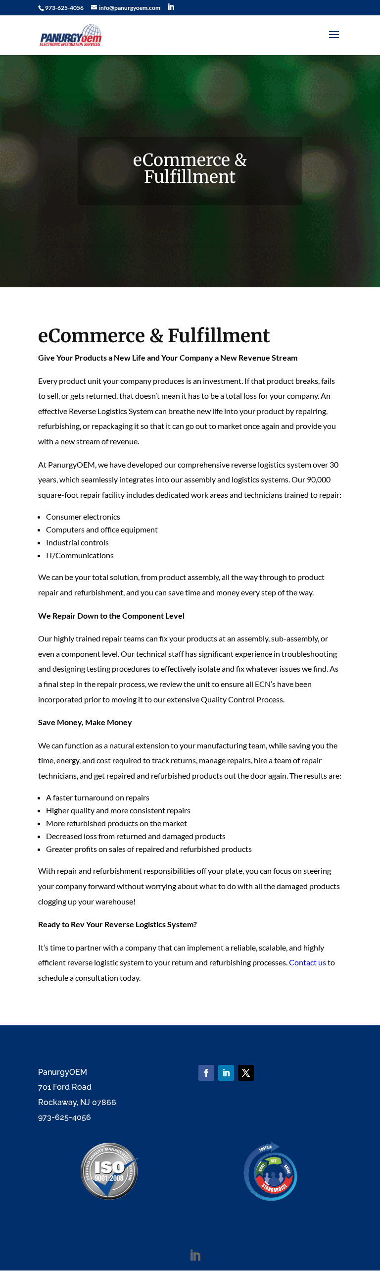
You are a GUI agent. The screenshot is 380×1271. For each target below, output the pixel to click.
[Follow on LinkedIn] (226, 1073)
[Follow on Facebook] (206, 1073)
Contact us (307, 962)
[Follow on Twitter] (246, 1073)
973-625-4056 (64, 7)
